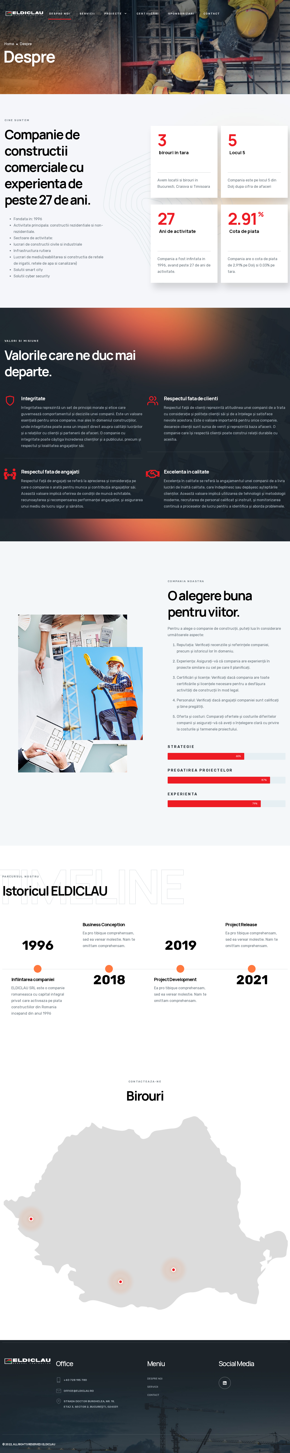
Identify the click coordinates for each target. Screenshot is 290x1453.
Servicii (87, 13)
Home (9, 44)
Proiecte (113, 13)
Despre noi (59, 13)
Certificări (148, 13)
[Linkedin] (225, 1383)
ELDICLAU (48, 1444)
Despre (26, 44)
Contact (211, 13)
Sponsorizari (181, 13)
